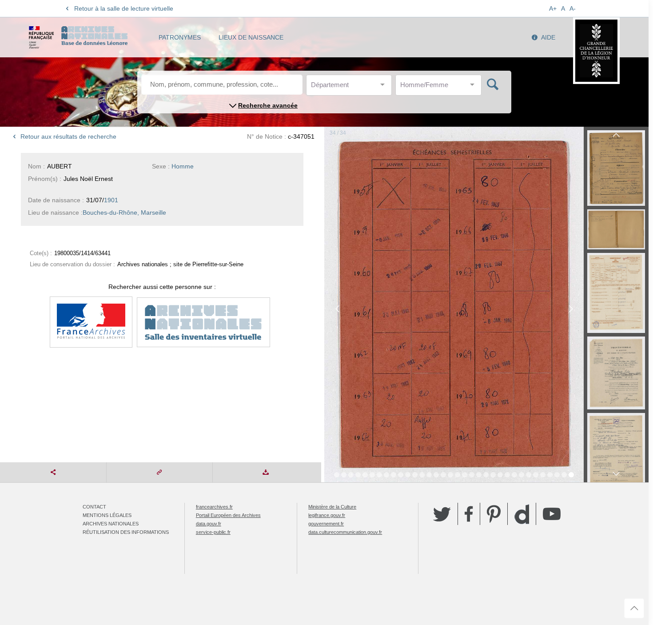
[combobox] (351, 87)
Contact (94, 506)
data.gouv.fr (208, 523)
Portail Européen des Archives (228, 515)
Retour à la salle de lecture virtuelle (123, 8)
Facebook (469, 514)
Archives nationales (111, 523)
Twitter (442, 514)
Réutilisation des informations (126, 532)
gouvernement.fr (326, 523)
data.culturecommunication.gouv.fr (345, 532)
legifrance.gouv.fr (326, 515)
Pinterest (494, 514)
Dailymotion (521, 514)
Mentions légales (107, 515)
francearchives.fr (214, 506)
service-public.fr (213, 532)
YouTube (552, 514)
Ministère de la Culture (332, 506)
